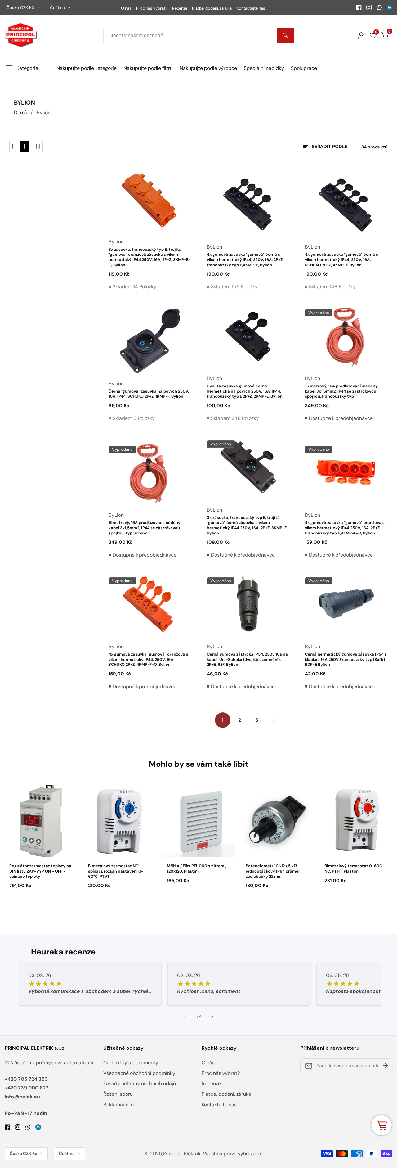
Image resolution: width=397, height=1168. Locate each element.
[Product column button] (13, 146)
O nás (126, 8)
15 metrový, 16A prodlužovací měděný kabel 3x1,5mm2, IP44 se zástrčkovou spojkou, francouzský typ (341, 391)
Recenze (179, 8)
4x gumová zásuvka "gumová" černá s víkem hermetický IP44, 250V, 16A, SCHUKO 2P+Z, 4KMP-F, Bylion (341, 259)
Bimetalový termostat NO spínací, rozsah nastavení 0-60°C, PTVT (115, 871)
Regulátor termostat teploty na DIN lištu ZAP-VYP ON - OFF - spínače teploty (40, 871)
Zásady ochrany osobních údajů (139, 1083)
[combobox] (198, 35)
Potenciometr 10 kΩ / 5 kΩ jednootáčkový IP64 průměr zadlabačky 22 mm (273, 871)
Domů (20, 112)
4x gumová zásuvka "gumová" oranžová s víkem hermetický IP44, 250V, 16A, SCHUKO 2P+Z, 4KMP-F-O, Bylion (148, 659)
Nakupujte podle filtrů (148, 68)
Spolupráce (304, 68)
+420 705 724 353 (26, 1079)
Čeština (58, 7)
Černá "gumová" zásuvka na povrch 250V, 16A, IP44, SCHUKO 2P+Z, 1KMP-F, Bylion (149, 394)
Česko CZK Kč (21, 7)
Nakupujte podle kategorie (86, 68)
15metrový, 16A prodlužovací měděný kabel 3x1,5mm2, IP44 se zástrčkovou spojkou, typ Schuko (145, 527)
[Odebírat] (385, 1066)
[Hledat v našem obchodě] (285, 35)
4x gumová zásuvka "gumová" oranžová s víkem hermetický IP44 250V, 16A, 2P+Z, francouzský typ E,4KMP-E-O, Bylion (345, 527)
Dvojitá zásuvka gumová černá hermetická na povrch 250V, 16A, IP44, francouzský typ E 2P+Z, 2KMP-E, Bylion (245, 391)
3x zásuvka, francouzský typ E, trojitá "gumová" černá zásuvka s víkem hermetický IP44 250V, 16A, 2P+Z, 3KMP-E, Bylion (247, 525)
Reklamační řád (121, 1104)
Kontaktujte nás (250, 8)
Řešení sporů (118, 1094)
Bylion (44, 112)
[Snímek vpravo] (212, 1016)
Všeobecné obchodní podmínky (139, 1073)
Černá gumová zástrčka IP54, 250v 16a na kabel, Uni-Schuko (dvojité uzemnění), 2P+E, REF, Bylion (247, 659)
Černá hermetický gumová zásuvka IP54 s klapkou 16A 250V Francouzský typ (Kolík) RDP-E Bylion (346, 659)
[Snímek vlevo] (185, 1016)
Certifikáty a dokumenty (130, 1062)
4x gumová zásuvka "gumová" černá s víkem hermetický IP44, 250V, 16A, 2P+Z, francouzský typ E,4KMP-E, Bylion (245, 259)
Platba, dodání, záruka (212, 8)
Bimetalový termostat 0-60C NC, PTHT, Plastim (353, 869)
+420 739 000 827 (26, 1088)
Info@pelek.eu (22, 1097)
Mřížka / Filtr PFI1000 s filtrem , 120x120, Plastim (196, 869)
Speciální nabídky (264, 68)
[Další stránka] (274, 720)
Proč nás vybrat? (151, 8)
